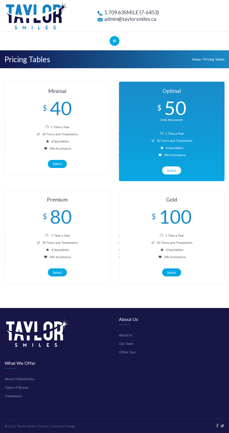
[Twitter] (222, 426)
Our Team (126, 344)
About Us (126, 335)
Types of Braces (17, 387)
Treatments (13, 396)
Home (196, 59)
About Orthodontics (20, 379)
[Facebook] (217, 426)
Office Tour (127, 352)
